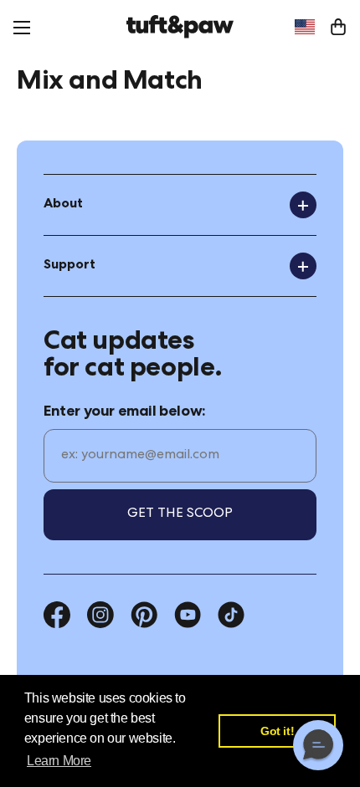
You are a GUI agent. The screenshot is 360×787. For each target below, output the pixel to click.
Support (69, 266)
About (63, 205)
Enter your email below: (125, 412)
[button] (318, 745)
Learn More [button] (59, 761)
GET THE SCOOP (180, 514)
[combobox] (305, 27)
